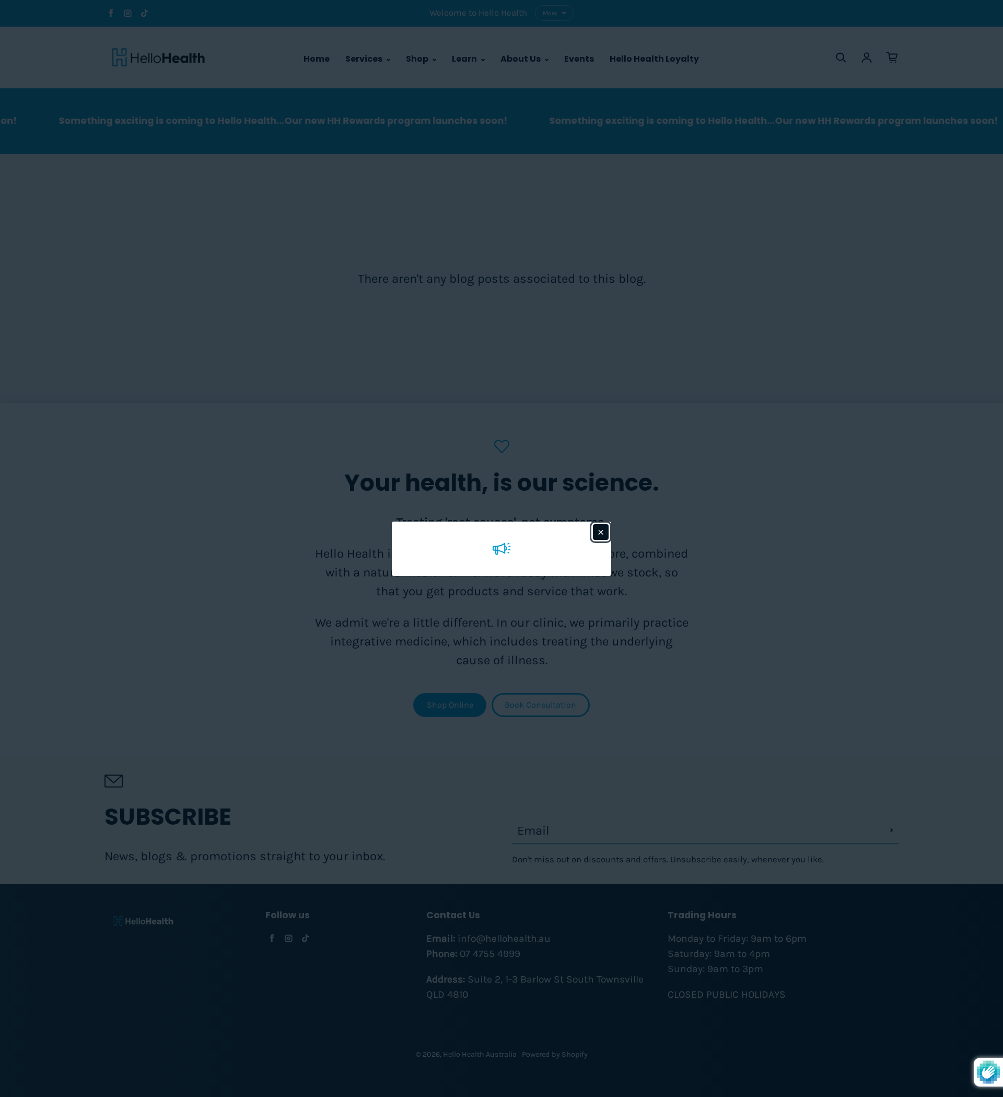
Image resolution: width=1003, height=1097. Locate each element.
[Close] (601, 532)
